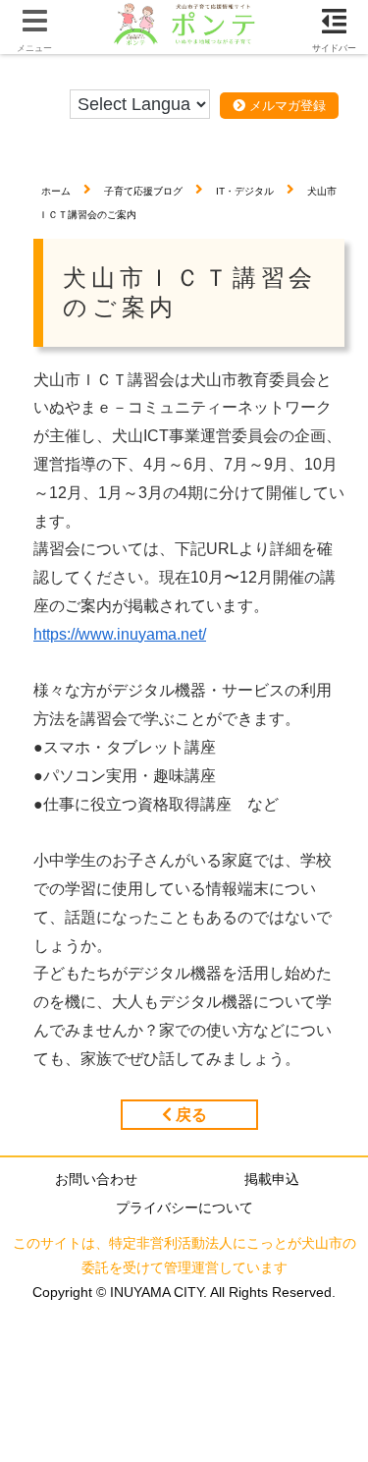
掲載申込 (271, 1179)
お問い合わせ (96, 1179)
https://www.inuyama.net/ (119, 634)
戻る (189, 1114)
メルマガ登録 (285, 105)
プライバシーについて (184, 1207)
